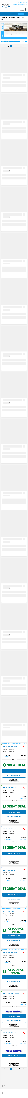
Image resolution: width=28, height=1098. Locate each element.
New (2, 27)
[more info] (14, 744)
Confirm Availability (14, 775)
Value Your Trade (14, 771)
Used (2, 35)
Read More (15, 37)
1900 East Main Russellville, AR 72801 (20, 5)
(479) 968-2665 (23, 2)
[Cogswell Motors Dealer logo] (5, 7)
